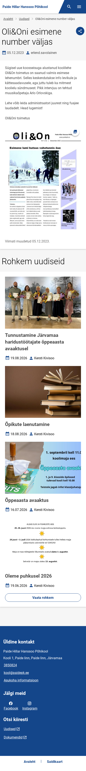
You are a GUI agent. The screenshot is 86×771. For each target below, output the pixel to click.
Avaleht (8, 19)
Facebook (11, 708)
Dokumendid (13, 737)
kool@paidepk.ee (16, 673)
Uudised (24, 19)
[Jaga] (80, 31)
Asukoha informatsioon (21, 680)
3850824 (10, 665)
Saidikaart (54, 762)
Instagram (29, 708)
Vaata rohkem (43, 598)
